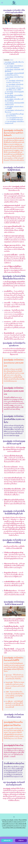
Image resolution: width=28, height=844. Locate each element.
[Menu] (2, 3)
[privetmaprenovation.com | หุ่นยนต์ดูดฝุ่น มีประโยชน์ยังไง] (14, 2)
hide (11, 60)
